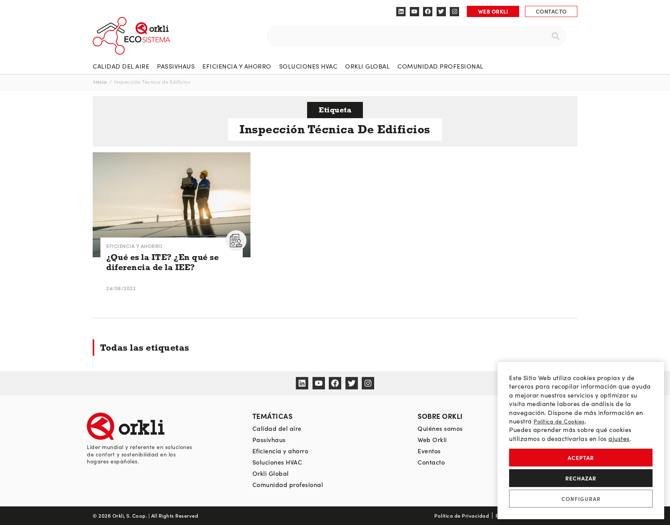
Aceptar (581, 457)
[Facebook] (427, 11)
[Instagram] (454, 11)
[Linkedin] (401, 11)
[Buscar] (555, 36)
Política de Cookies (559, 421)
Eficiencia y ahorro (236, 66)
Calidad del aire (121, 66)
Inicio (100, 81)
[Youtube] (414, 11)
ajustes (619, 438)
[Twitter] (441, 11)
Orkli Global (367, 66)
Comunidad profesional (440, 66)
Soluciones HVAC (308, 66)
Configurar (581, 499)
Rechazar (580, 478)
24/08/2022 (121, 288)
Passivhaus (176, 66)
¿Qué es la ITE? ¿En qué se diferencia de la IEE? (162, 262)
